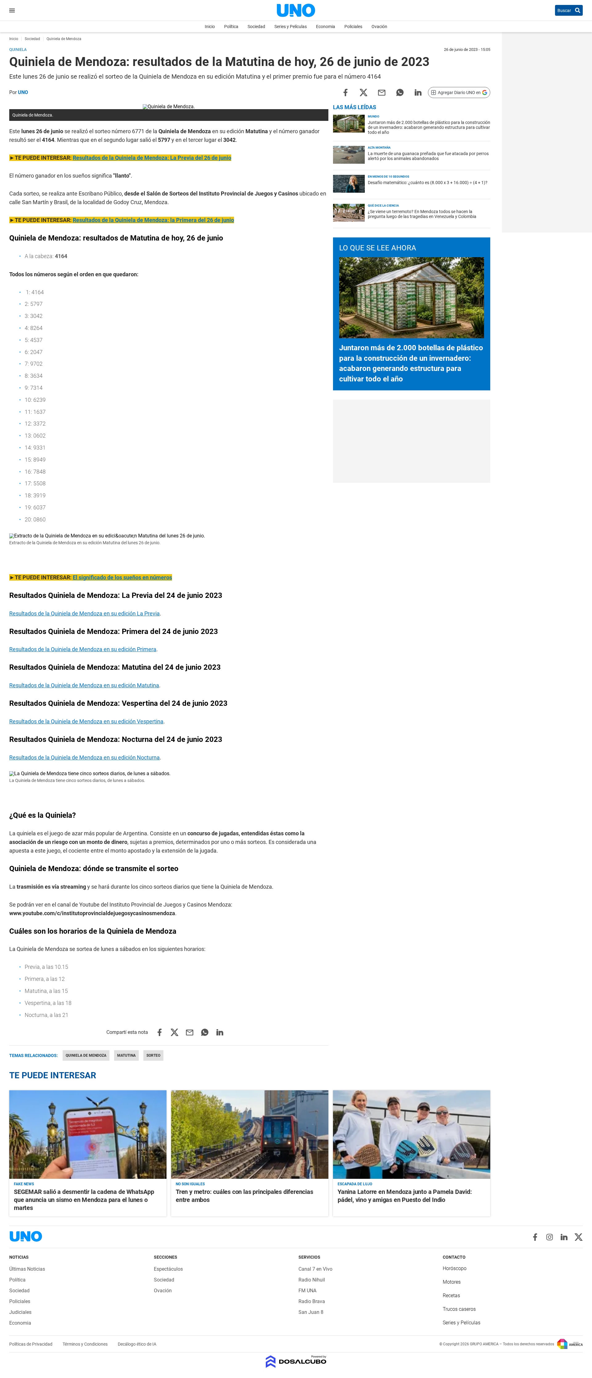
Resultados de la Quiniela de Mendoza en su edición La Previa (84, 613)
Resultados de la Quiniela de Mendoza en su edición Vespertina (86, 721)
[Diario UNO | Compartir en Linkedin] (418, 92)
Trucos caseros (459, 1309)
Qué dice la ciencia (383, 205)
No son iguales (190, 1184)
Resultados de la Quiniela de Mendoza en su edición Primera (82, 649)
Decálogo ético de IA (137, 1344)
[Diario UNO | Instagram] (549, 1237)
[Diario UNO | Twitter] (578, 1237)
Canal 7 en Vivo (315, 1269)
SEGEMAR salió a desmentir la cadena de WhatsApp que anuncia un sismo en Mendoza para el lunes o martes (84, 1199)
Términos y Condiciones (86, 1344)
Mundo (373, 116)
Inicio (210, 26)
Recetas (451, 1295)
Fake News (24, 1184)
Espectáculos (168, 1269)
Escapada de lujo (355, 1184)
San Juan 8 (310, 1312)
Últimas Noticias (27, 1269)
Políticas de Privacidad (31, 1344)
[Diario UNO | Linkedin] (564, 1237)
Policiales (353, 26)
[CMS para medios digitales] (296, 1362)
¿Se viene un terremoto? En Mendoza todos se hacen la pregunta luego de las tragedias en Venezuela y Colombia (422, 214)
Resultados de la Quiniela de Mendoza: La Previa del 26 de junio (152, 157)
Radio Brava (311, 1301)
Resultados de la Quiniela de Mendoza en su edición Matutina (84, 685)
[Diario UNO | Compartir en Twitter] (363, 92)
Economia (325, 26)
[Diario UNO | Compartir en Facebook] (345, 92)
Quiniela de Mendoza (86, 1055)
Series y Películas (290, 26)
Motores (452, 1282)
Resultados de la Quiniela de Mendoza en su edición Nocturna (84, 757)
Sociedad (256, 26)
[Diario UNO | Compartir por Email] (381, 92)
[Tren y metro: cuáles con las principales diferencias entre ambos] (249, 1134)
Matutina (126, 1055)
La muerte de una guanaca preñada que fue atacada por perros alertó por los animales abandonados (428, 156)
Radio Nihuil (311, 1280)
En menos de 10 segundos (388, 176)
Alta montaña (379, 147)
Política (231, 26)
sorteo (153, 1055)
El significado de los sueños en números (122, 577)
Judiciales (20, 1312)
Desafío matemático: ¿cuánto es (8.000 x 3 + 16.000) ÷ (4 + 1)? (427, 182)
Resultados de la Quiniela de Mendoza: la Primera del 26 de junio (153, 220)
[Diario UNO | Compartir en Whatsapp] (400, 92)
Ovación (379, 26)
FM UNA (307, 1291)
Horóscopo (455, 1268)
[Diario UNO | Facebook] (535, 1237)
